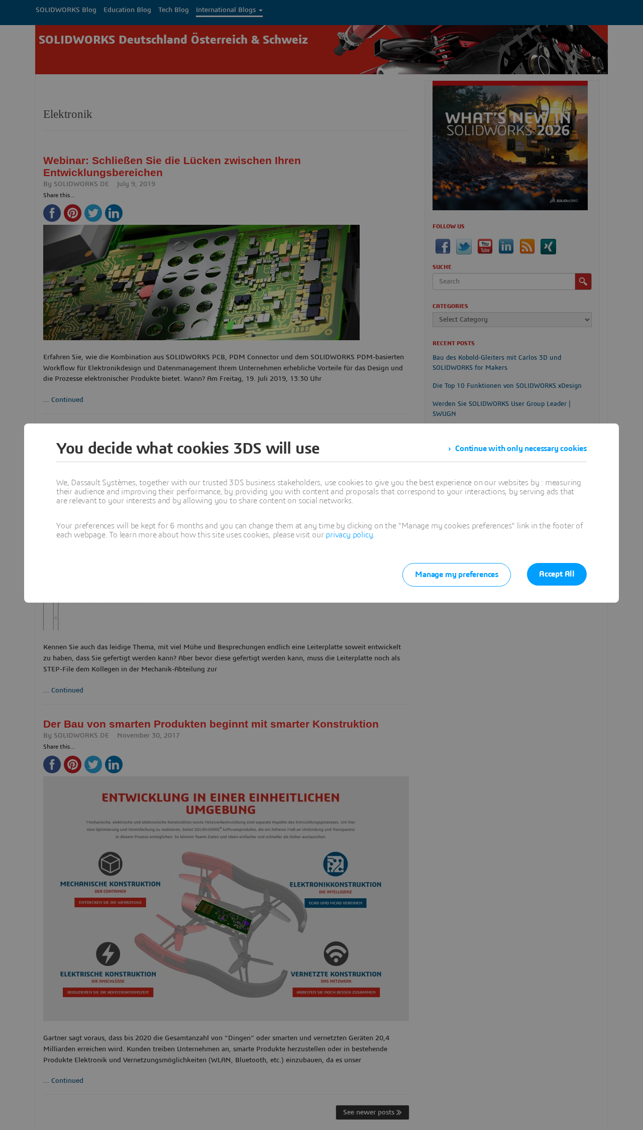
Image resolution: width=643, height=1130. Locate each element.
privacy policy (349, 535)
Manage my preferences (456, 575)
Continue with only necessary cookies (521, 449)
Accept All (557, 574)
